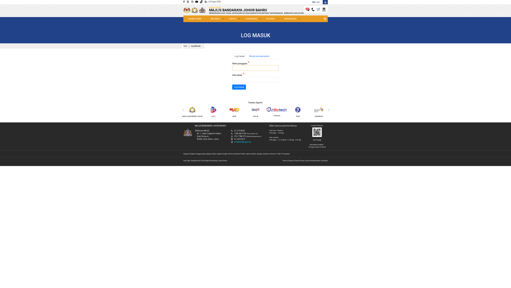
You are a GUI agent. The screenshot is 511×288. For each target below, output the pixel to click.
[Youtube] (197, 1)
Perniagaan (251, 19)
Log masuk (239, 56)
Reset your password (259, 56)
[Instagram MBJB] (193, 1)
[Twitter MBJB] (189, 1)
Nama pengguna (239, 63)
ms (314, 2)
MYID (234, 116)
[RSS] (206, 1)
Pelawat (270, 19)
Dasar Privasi (299, 161)
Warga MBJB (290, 19)
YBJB (298, 116)
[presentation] (182, 110)
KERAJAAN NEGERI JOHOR (192, 116)
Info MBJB (215, 19)
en (318, 2)
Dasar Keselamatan (313, 161)
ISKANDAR (319, 116)
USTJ (213, 116)
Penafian (324, 161)
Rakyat (232, 19)
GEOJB (255, 116)
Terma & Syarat (287, 161)
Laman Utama (194, 19)
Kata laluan (237, 75)
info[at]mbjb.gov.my (242, 142)
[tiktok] (202, 1)
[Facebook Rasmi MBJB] (185, 1)
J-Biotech (276, 116)
